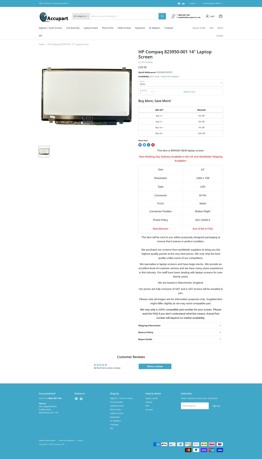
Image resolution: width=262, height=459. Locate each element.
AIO (40, 35)
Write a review (155, 366)
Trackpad (168, 27)
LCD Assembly (73, 27)
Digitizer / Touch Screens (50, 27)
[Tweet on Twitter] (144, 144)
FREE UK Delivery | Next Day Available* (54, 3)
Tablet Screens (124, 27)
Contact (219, 35)
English (192, 3)
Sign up (216, 405)
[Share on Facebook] (140, 144)
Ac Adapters (154, 27)
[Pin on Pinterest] (153, 144)
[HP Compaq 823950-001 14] (44, 151)
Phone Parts (107, 27)
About (220, 27)
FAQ (211, 27)
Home (42, 44)
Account (149, 409)
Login (212, 16)
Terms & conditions (66, 440)
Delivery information (47, 440)
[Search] (162, 16)
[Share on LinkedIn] (148, 144)
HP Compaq (146, 62)
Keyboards (140, 27)
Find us (80, 440)
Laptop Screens (91, 27)
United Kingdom (212, 3)
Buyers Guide (199, 27)
